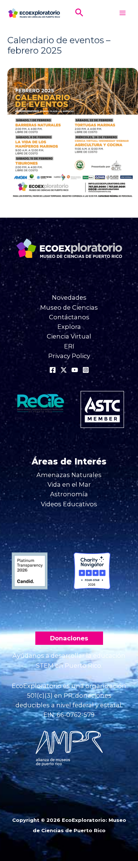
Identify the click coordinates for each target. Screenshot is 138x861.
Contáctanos (69, 317)
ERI (69, 346)
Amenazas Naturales (69, 475)
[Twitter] (63, 370)
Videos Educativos (69, 504)
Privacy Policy (69, 356)
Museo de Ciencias (69, 307)
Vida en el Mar (69, 484)
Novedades (69, 297)
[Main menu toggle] (122, 13)
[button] (79, 13)
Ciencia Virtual (69, 336)
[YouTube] (74, 370)
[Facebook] (52, 370)
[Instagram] (85, 370)
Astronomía (69, 494)
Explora (69, 326)
